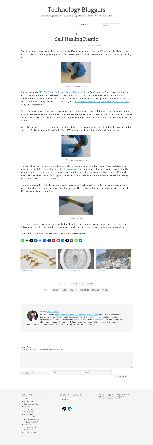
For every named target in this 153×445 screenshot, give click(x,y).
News (82, 284)
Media (74, 284)
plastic (64, 290)
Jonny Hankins (95, 45)
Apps (27, 409)
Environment (30, 427)
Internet (26, 414)
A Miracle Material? (26, 270)
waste (105, 290)
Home (67, 25)
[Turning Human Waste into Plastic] (76, 259)
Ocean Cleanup (101, 270)
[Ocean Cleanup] (113, 259)
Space (28, 430)
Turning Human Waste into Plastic (69, 270)
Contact (84, 25)
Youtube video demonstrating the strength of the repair (102, 101)
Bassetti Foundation (95, 317)
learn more (118, 399)
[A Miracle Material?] (38, 259)
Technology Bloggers (76, 10)
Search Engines (31, 419)
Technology (28, 432)
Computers (29, 412)
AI (24, 399)
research (95, 290)
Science (89, 284)
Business (27, 401)
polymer (74, 290)
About (75, 25)
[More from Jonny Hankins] (32, 321)
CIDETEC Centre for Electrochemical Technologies (63, 92)
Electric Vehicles (29, 404)
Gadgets (26, 407)
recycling (84, 290)
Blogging (29, 417)
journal (66, 169)
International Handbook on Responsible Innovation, (76, 314)
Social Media (30, 422)
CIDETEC (54, 290)
